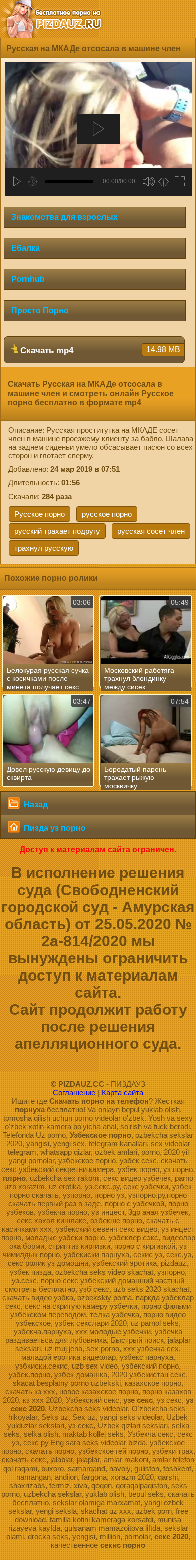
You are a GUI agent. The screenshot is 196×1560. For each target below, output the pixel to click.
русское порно (107, 514)
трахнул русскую (43, 548)
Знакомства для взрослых (64, 217)
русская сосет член (151, 531)
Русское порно (39, 514)
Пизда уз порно (54, 828)
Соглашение (74, 1092)
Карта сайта (122, 1092)
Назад (35, 804)
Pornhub (28, 279)
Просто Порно (40, 310)
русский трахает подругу (57, 531)
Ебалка (25, 248)
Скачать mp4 (99, 350)
